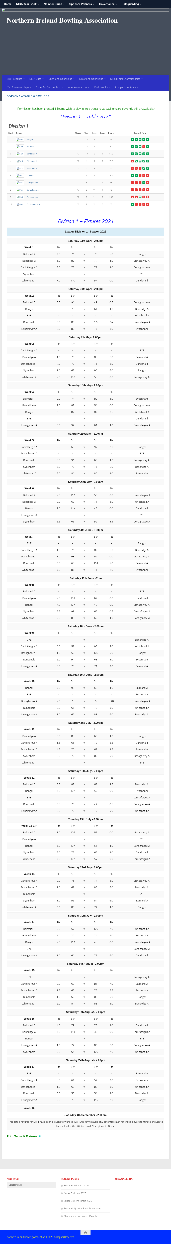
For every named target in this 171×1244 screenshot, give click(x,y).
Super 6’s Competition (48, 87)
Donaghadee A (33, 190)
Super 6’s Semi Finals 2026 (78, 1200)
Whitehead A (32, 161)
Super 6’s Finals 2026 (75, 1193)
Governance (107, 4)
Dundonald (31, 175)
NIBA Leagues (14, 78)
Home (8, 4)
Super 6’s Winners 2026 (76, 1185)
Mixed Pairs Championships (125, 78)
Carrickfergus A (33, 204)
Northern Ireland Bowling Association (62, 20)
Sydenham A (32, 168)
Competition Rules (125, 87)
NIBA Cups (35, 78)
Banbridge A (32, 154)
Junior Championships (91, 78)
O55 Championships (18, 87)
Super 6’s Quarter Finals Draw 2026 (82, 1208)
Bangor (30, 139)
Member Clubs (53, 4)
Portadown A (32, 197)
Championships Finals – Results (80, 1216)
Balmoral (31, 146)
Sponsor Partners (80, 4)
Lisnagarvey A (32, 182)
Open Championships (60, 78)
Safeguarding (130, 4)
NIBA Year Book (26, 4)
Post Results (101, 87)
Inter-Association (77, 87)
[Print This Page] (39, 1136)
